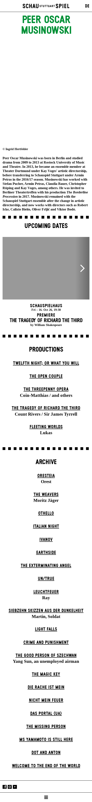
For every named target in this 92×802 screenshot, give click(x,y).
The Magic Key (46, 674)
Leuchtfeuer (46, 592)
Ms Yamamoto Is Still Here (46, 739)
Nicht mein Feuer (46, 700)
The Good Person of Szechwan (46, 655)
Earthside (46, 552)
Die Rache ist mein (46, 687)
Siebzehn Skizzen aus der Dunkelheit (46, 610)
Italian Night (46, 526)
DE (87, 6)
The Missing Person (46, 726)
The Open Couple (46, 376)
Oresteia (46, 475)
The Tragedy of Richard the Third (46, 408)
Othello (46, 513)
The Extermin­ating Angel (46, 565)
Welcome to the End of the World (46, 766)
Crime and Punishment (46, 642)
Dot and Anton (46, 752)
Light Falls (46, 629)
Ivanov (46, 539)
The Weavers (46, 494)
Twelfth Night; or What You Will (46, 363)
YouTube (15, 787)
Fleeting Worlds (46, 427)
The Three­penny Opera (46, 389)
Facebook (5, 787)
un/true (46, 578)
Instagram (10, 787)
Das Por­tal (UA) (46, 713)
